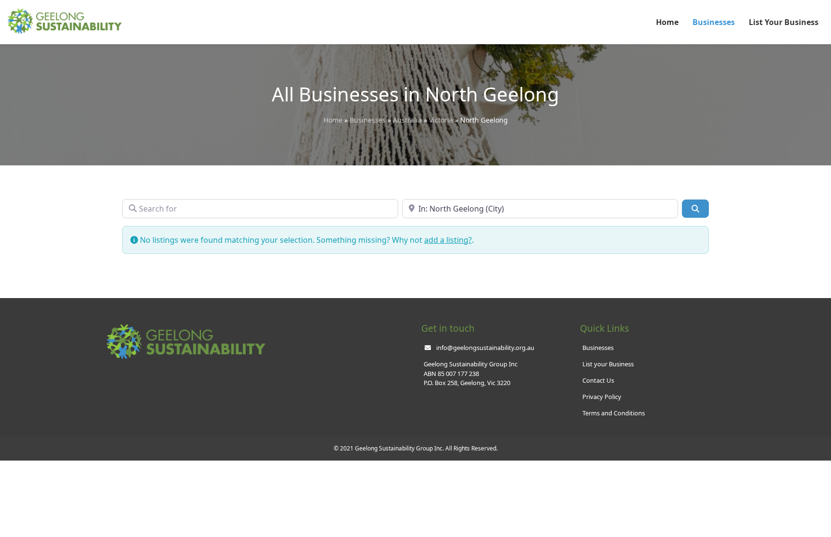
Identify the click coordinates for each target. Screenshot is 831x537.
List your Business (608, 364)
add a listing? (448, 240)
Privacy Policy (601, 396)
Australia (407, 120)
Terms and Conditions (613, 413)
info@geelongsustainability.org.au (485, 347)
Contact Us (598, 380)
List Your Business (783, 22)
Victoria (441, 120)
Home (667, 22)
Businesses (713, 22)
